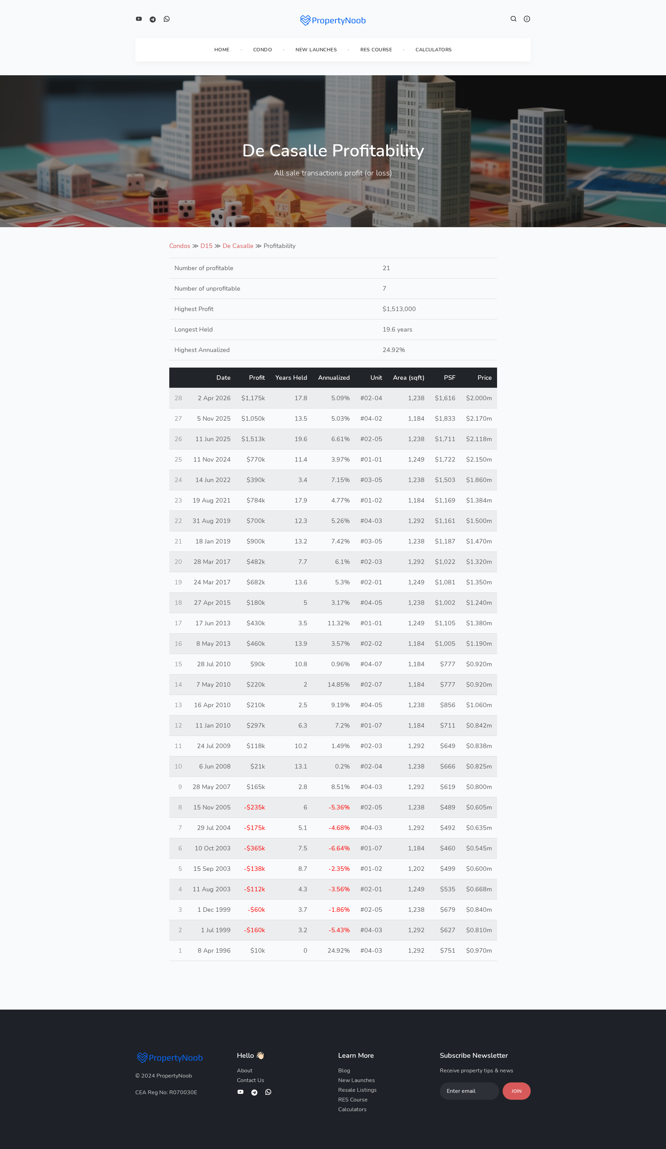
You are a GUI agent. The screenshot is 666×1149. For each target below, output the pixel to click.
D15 (206, 246)
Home (222, 49)
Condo (262, 49)
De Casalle (238, 246)
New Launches (316, 49)
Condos (179, 246)
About (245, 1070)
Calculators (434, 49)
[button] (514, 20)
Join (517, 1091)
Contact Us (250, 1080)
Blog (344, 1070)
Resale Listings (357, 1090)
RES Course (376, 49)
